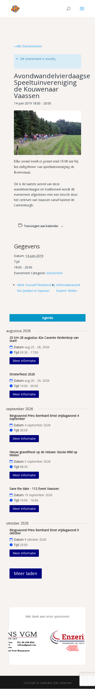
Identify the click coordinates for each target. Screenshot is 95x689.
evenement (54, 273)
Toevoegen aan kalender (41, 226)
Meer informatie (24, 361)
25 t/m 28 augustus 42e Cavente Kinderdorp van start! (44, 339)
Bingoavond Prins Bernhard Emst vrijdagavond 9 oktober (44, 531)
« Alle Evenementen (28, 46)
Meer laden (25, 573)
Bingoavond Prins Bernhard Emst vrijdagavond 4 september (44, 417)
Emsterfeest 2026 (22, 374)
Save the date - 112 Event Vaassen (34, 488)
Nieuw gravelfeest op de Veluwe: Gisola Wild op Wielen (43, 453)
